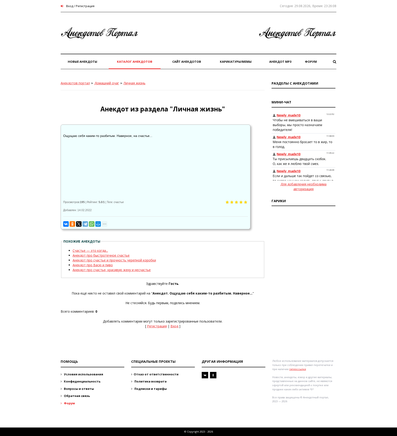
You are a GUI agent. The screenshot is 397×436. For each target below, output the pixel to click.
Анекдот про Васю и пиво (93, 265)
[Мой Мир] (98, 224)
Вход (174, 326)
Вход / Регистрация (79, 6)
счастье (119, 202)
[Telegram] (85, 224)
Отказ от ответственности (156, 374)
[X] (79, 224)
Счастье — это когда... (90, 250)
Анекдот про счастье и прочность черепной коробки (114, 260)
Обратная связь (76, 396)
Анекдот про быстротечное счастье (101, 255)
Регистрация (157, 326)
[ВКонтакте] (66, 224)
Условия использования (83, 374)
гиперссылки (297, 369)
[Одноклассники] (72, 224)
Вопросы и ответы (78, 389)
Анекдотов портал (75, 83)
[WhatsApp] (91, 224)
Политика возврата (150, 381)
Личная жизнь (134, 83)
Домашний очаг (106, 83)
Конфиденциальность (81, 381)
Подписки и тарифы (150, 389)
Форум (69, 403)
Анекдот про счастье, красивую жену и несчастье (112, 270)
